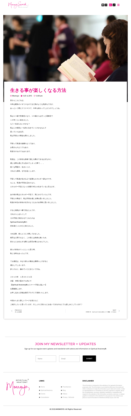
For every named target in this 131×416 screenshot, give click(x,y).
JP (114, 5)
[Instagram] (106, 5)
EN (110, 5)
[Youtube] (103, 5)
